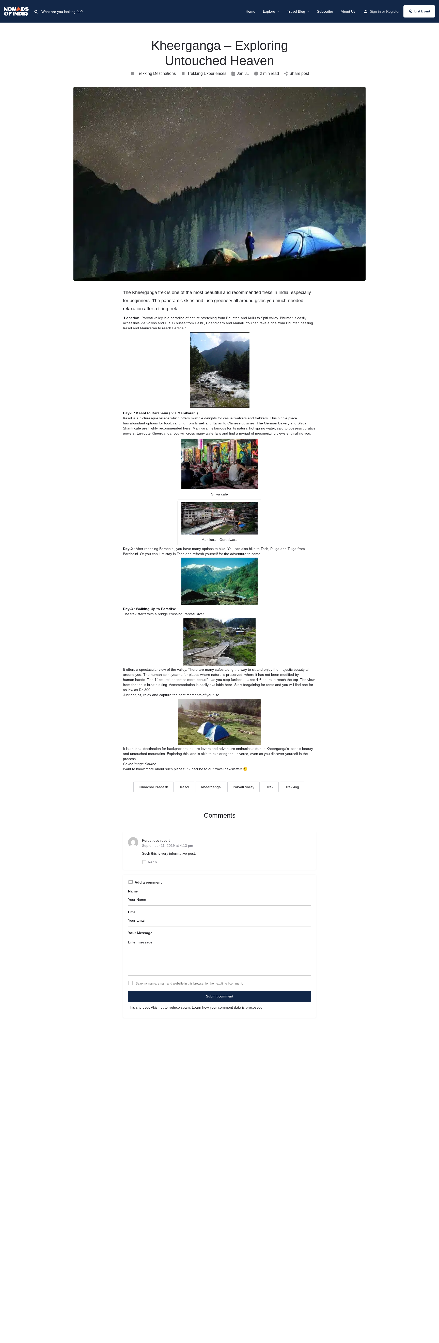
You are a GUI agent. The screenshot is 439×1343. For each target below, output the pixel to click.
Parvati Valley (243, 787)
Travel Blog (296, 11)
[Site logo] (17, 11)
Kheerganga (211, 787)
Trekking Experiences (206, 73)
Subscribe (325, 11)
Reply (152, 862)
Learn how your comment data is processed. (227, 1007)
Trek (269, 787)
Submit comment (219, 996)
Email (132, 912)
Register (393, 11)
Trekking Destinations (156, 73)
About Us (348, 11)
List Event (422, 11)
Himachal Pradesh (153, 787)
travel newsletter (228, 769)
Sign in (375, 11)
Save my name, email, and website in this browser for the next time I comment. (189, 983)
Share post (299, 73)
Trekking (292, 787)
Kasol (184, 787)
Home (250, 11)
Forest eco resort (156, 840)
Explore (269, 11)
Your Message (140, 933)
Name (133, 891)
